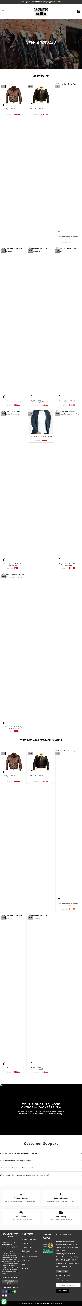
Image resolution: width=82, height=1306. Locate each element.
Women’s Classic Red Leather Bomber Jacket (13, 564)
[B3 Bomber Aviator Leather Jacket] (41, 95)
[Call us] (15, 1291)
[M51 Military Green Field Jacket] (68, 158)
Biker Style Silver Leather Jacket (14, 401)
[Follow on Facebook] (3, 1291)
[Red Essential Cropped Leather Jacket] (41, 323)
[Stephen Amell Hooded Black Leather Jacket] (68, 486)
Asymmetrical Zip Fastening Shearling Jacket (13, 727)
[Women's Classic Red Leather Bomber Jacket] (14, 486)
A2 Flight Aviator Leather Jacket (14, 109)
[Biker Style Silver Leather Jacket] (14, 323)
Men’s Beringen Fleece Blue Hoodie (41, 436)
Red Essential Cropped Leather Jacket (41, 401)
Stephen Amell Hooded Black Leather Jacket (68, 564)
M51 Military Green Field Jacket (68, 236)
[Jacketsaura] (41, 11)
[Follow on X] (9, 1291)
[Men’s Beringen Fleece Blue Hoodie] (41, 422)
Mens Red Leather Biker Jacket (68, 401)
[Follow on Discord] (6, 1295)
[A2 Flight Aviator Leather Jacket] (14, 95)
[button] (3, 11)
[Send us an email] (12, 1291)
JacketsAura (46, 1303)
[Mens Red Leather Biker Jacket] (68, 323)
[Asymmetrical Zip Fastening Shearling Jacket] (14, 648)
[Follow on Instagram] (6, 1291)
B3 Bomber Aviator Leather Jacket (41, 109)
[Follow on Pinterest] (3, 1295)
